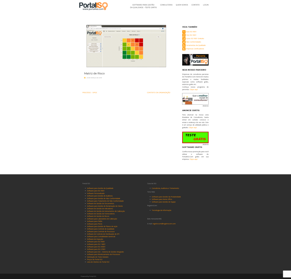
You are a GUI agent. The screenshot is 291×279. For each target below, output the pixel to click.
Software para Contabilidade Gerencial (101, 236)
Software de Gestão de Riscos (98, 216)
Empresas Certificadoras (195, 49)
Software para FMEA (94, 221)
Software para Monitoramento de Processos (103, 254)
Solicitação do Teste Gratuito (97, 257)
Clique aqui (194, 89)
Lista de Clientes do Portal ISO (98, 262)
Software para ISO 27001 (96, 249)
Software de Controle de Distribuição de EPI (103, 234)
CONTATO (195, 5)
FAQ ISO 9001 (191, 35)
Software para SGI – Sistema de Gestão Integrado (105, 252)
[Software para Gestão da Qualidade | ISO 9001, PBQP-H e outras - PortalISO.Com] (93, 6)
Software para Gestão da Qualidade (100, 188)
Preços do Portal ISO (94, 259)
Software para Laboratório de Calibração (102, 219)
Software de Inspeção (95, 239)
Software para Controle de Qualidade (100, 229)
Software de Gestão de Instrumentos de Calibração (106, 211)
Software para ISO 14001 (96, 244)
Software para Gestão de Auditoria (100, 196)
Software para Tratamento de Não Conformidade (105, 201)
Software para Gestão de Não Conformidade (103, 198)
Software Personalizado (96, 193)
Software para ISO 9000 (96, 242)
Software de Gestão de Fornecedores (101, 214)
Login (206, 5)
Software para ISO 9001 (96, 191)
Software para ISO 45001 (96, 247)
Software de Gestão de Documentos (100, 203)
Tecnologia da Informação (161, 210)
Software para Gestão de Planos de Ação (102, 226)
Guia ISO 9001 (191, 32)
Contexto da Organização (158, 92)
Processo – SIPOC (89, 92)
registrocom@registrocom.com (164, 224)
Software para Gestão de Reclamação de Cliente (105, 206)
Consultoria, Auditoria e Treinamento (165, 188)
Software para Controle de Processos (101, 231)
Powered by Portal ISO (88, 276)
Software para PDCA (94, 224)
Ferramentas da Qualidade (196, 45)
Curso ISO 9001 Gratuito (195, 38)
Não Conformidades (193, 42)
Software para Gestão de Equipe (164, 202)
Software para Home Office (162, 199)
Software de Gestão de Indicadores (100, 208)
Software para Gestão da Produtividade (166, 197)
